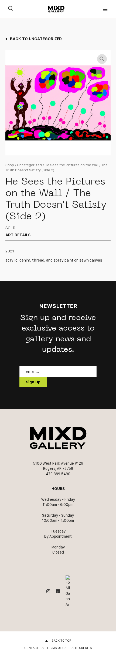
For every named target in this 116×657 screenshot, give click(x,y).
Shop (9, 165)
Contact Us (34, 647)
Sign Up (33, 382)
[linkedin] (58, 591)
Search (10, 9)
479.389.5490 (58, 474)
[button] (102, 59)
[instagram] (48, 591)
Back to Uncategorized (36, 38)
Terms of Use (58, 647)
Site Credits (81, 647)
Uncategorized (29, 165)
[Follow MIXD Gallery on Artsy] (67, 591)
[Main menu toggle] (105, 9)
